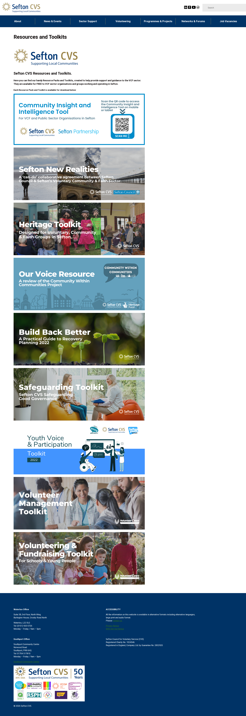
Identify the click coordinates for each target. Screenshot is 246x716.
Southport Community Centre (26, 661)
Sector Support (88, 21)
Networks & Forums (193, 21)
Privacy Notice (112, 626)
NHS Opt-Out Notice (115, 629)
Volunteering (123, 21)
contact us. (117, 620)
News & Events (52, 21)
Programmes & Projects (158, 21)
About (17, 21)
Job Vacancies (228, 21)
